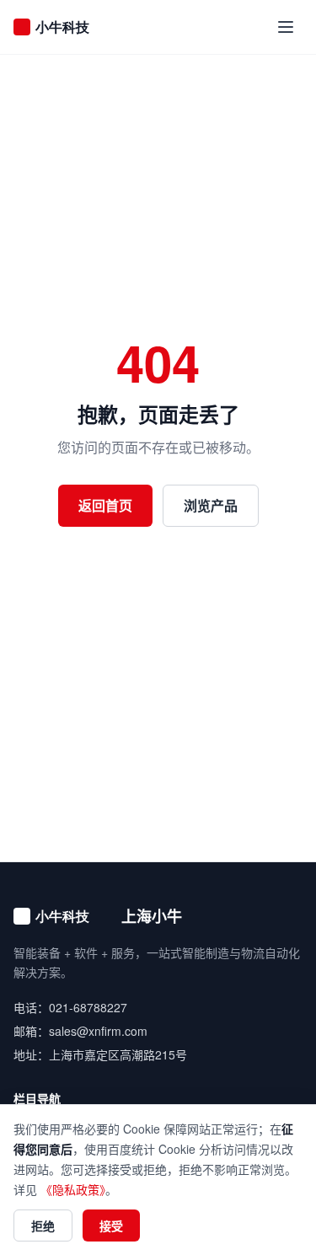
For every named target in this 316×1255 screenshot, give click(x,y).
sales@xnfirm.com (98, 1030)
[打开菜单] (286, 27)
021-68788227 (88, 1007)
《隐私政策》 (72, 1189)
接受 (111, 1225)
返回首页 (105, 505)
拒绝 (43, 1225)
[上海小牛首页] (64, 26)
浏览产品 (211, 505)
